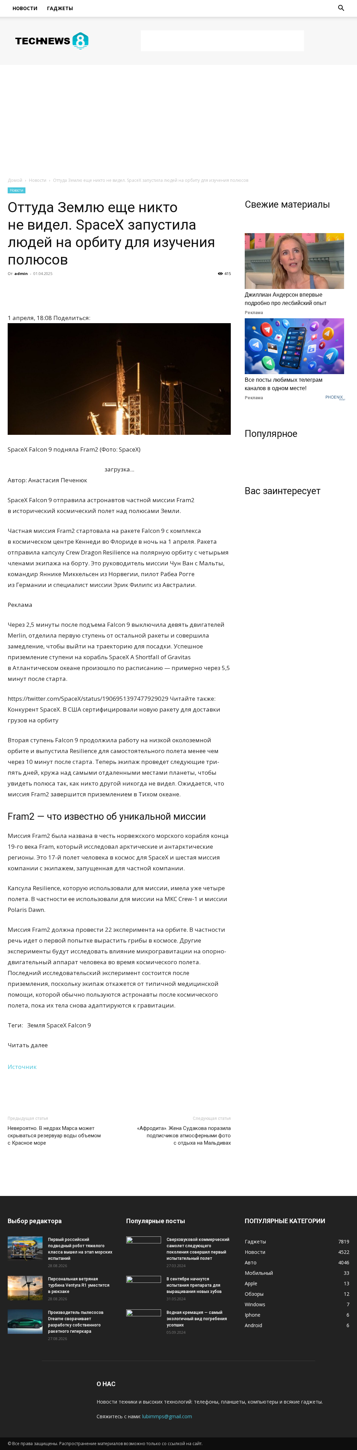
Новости (25, 8)
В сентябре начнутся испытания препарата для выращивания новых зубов (194, 1285)
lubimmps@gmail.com (167, 1416)
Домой (15, 180)
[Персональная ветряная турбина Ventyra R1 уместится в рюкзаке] (25, 1288)
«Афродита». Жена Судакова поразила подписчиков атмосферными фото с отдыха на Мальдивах (184, 1135)
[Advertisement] (222, 40)
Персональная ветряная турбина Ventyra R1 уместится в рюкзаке (78, 1285)
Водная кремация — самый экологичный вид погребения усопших (197, 1319)
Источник (22, 1067)
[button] (341, 9)
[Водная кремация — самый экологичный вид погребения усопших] (143, 1321)
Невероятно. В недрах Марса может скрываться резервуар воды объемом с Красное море (54, 1135)
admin (21, 273)
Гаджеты (60, 8)
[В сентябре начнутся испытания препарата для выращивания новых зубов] (143, 1288)
